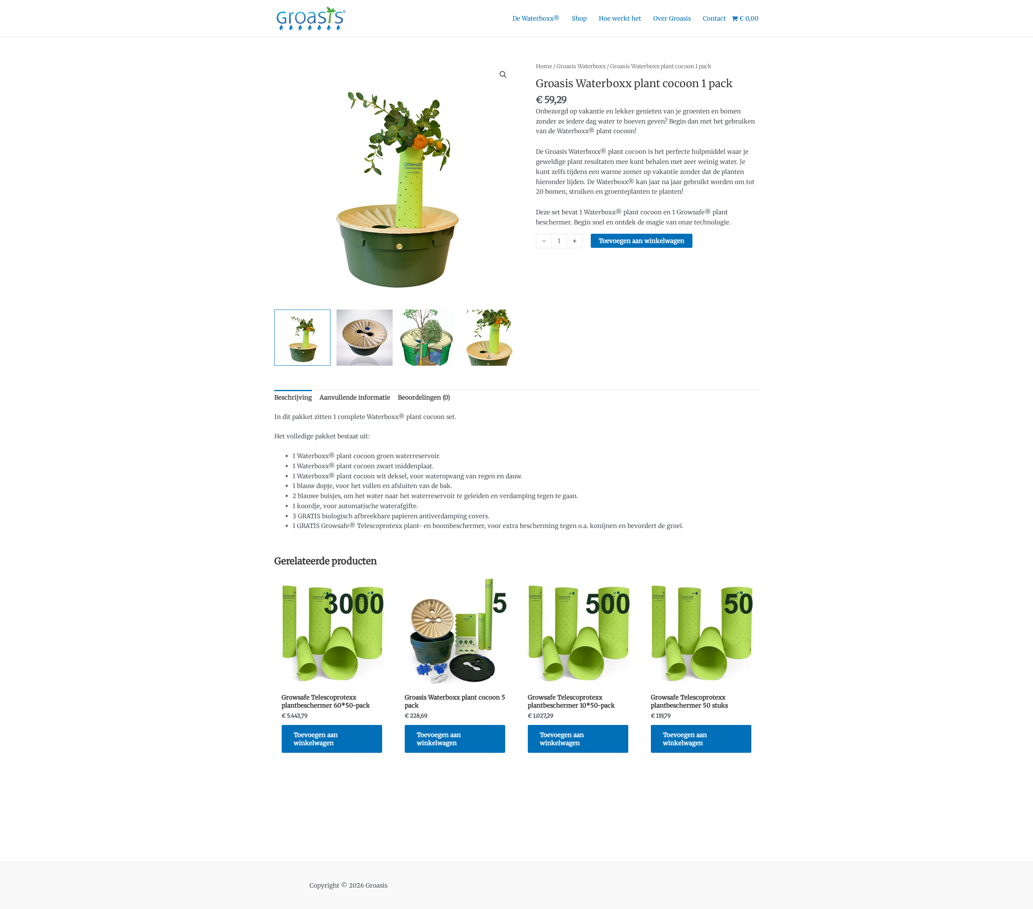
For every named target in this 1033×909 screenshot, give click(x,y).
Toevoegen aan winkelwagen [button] (316, 739)
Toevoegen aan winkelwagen (641, 241)
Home (544, 66)
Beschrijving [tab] (293, 397)
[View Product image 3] (427, 338)
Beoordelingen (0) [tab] (424, 397)
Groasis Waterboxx (581, 66)
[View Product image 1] (302, 338)
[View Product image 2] (365, 338)
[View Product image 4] (488, 338)
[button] (503, 74)
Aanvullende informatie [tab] (355, 397)
